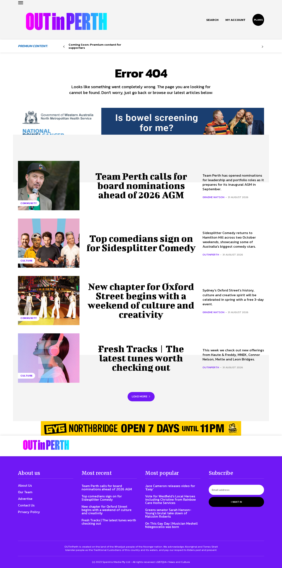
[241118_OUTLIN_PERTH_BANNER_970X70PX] (141, 428)
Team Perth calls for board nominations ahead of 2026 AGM (141, 185)
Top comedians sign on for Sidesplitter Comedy (141, 243)
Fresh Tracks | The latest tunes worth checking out (141, 358)
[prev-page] (63, 46)
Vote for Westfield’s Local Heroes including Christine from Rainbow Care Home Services (170, 499)
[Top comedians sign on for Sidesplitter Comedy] (48, 243)
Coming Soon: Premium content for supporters (95, 46)
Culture (26, 261)
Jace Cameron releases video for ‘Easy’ (170, 487)
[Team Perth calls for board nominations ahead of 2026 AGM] (48, 185)
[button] (212, 20)
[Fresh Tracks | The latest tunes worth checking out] (48, 358)
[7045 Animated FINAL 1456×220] (141, 126)
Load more (139, 396)
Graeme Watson (213, 197)
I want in (236, 502)
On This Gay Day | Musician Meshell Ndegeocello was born (171, 525)
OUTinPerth (211, 255)
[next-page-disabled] (262, 46)
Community (28, 203)
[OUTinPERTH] (66, 21)
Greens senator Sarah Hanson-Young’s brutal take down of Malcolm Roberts (168, 513)
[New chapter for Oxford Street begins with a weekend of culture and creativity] (48, 300)
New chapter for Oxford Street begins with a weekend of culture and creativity (141, 300)
